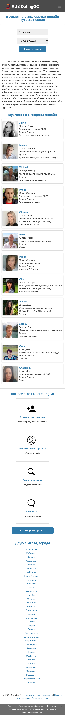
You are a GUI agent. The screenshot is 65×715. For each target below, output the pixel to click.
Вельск (31, 629)
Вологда (31, 557)
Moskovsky (31, 656)
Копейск (31, 595)
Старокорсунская (31, 678)
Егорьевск (31, 583)
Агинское (31, 648)
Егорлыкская (31, 640)
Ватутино (31, 602)
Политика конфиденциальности (38, 695)
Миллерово (31, 618)
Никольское (31, 606)
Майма (31, 659)
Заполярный (31, 644)
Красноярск (31, 549)
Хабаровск (31, 553)
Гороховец (31, 667)
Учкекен (31, 663)
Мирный (31, 614)
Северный (31, 561)
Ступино (31, 599)
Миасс (31, 564)
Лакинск (31, 652)
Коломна (31, 568)
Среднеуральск (31, 637)
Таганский (31, 580)
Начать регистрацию (33, 530)
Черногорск (31, 591)
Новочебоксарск (31, 576)
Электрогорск (31, 633)
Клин (31, 587)
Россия (31, 682)
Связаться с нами (40, 698)
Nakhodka (31, 572)
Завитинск (31, 671)
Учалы (31, 621)
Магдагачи (31, 675)
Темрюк (31, 625)
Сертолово (31, 610)
